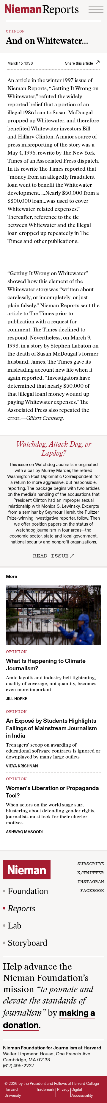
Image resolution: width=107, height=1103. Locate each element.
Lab (14, 925)
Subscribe (90, 863)
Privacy (63, 1089)
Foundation (28, 891)
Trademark (45, 1089)
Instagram (90, 881)
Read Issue (51, 555)
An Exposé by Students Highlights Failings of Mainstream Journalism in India (51, 728)
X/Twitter (90, 872)
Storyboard (27, 943)
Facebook (92, 890)
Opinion (15, 31)
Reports (21, 908)
